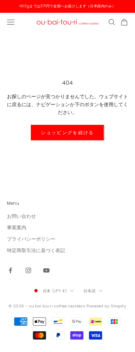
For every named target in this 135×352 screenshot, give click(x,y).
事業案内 (16, 227)
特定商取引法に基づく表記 (36, 250)
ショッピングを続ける (67, 132)
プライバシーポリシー (31, 238)
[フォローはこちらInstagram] (28, 270)
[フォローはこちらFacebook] (10, 270)
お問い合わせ (21, 216)
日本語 (89, 291)
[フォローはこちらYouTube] (46, 270)
